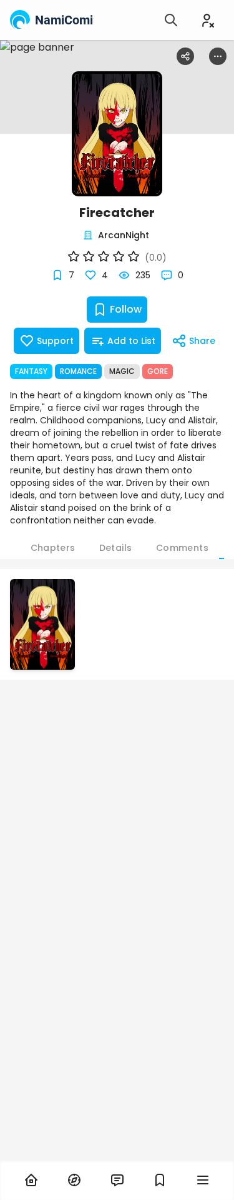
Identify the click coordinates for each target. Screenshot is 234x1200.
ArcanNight (123, 235)
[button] (42, 624)
